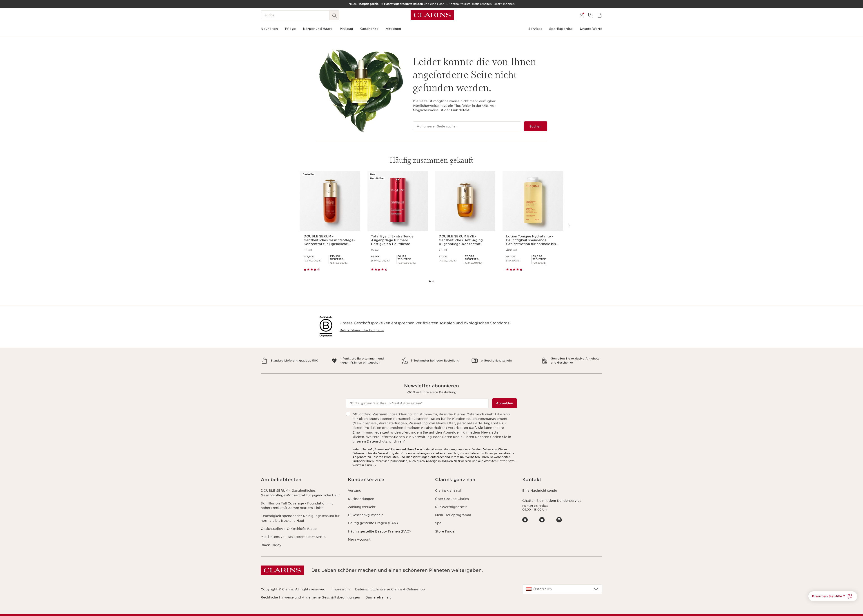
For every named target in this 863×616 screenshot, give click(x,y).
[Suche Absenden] (334, 15)
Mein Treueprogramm (453, 515)
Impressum (341, 589)
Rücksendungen (361, 499)
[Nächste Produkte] (568, 225)
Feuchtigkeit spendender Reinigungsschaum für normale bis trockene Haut (300, 518)
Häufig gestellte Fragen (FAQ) (373, 523)
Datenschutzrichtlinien (385, 441)
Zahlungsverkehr (362, 507)
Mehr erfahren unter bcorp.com (362, 330)
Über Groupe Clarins (452, 499)
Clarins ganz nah (448, 490)
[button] (301, 479)
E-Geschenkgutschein (365, 515)
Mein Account (359, 539)
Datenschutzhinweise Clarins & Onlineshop (390, 589)
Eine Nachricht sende (539, 490)
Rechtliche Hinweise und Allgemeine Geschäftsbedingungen (310, 597)
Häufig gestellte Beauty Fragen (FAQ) (379, 531)
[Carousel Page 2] (433, 281)
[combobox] (562, 589)
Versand (354, 490)
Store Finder (445, 531)
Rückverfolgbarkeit (451, 507)
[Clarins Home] (432, 15)
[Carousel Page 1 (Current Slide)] (430, 281)
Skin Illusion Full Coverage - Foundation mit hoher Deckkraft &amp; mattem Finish (297, 506)
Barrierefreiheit (378, 597)
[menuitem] (581, 15)
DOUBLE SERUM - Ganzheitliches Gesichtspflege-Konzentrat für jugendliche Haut (300, 493)
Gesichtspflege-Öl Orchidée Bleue (289, 529)
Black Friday (271, 545)
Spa (438, 523)
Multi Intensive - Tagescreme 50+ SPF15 (293, 537)
